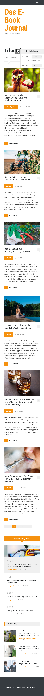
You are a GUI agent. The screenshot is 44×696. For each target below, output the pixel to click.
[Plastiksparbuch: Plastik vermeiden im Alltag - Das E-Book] (10, 651)
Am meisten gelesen (22, 539)
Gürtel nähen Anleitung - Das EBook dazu (22, 597)
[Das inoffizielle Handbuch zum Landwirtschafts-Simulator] (22, 162)
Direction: (25, 65)
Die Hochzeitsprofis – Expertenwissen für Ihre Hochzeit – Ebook (15, 98)
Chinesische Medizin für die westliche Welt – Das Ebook (17, 326)
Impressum (9, 687)
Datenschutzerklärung (25, 687)
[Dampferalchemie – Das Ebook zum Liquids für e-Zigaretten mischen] (22, 460)
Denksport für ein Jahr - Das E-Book (20, 611)
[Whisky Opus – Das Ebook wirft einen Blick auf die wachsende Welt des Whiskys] (22, 383)
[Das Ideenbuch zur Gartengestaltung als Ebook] (22, 233)
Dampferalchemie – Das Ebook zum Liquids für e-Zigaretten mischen (19, 478)
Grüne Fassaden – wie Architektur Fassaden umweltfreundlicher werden (29, 633)
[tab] (22, 539)
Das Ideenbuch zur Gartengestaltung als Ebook (17, 250)
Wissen (14, 107)
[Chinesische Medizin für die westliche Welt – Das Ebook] (22, 309)
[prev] (13, 632)
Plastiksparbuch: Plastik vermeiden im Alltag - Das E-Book (29, 648)
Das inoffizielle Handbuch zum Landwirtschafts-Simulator (18, 178)
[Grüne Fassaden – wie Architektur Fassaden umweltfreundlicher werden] (10, 636)
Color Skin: (26, 57)
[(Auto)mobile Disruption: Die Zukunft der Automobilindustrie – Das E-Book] (22, 551)
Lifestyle (8, 107)
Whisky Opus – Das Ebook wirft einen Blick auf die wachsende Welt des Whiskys (19, 402)
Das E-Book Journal (16, 20)
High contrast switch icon (33, 60)
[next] (13, 669)
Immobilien (22, 638)
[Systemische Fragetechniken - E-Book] (10, 666)
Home (6, 57)
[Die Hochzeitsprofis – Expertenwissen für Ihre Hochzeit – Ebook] (22, 80)
